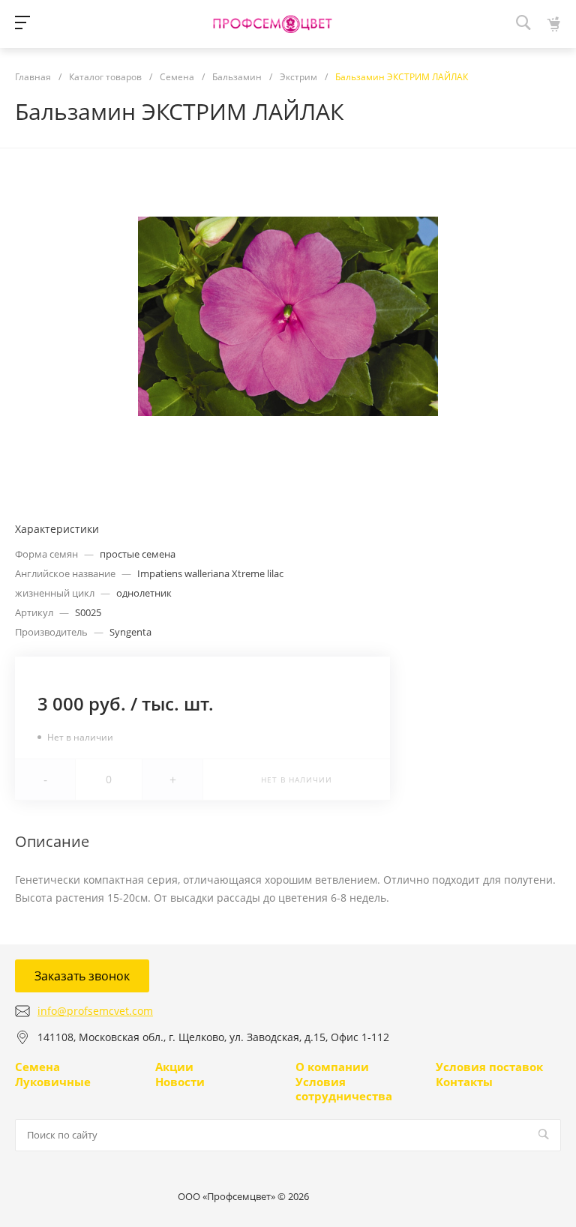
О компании (332, 1066)
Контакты (464, 1081)
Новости (180, 1081)
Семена (37, 1066)
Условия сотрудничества (344, 1089)
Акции (174, 1066)
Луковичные (53, 1081)
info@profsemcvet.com (95, 1011)
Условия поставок (489, 1066)
